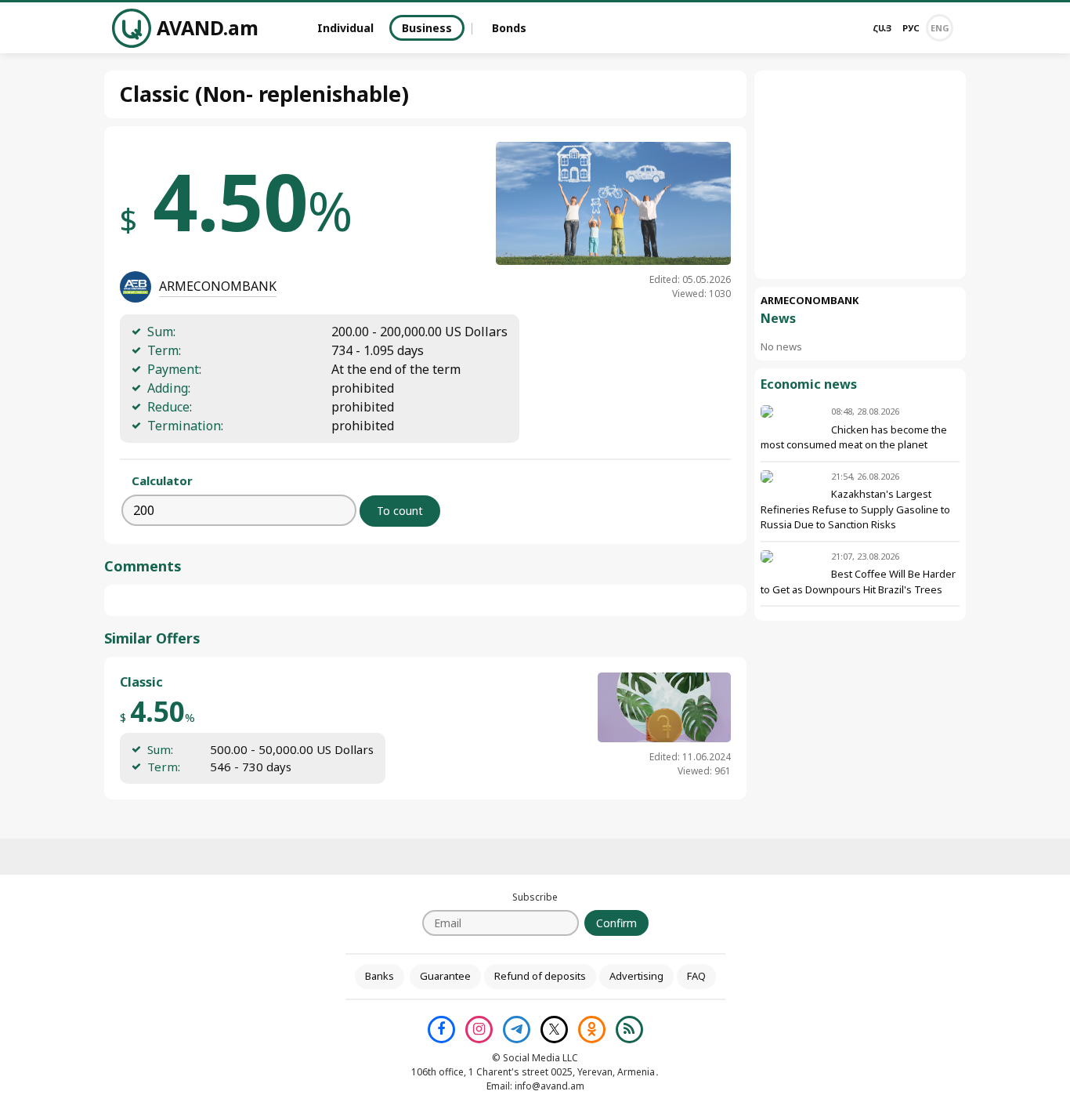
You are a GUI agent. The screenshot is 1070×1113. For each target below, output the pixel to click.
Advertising (636, 976)
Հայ (882, 28)
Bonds (509, 27)
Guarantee (445, 976)
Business (427, 27)
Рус (911, 28)
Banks (379, 976)
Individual (345, 27)
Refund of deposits (540, 976)
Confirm (616, 922)
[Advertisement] (860, 175)
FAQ (696, 976)
